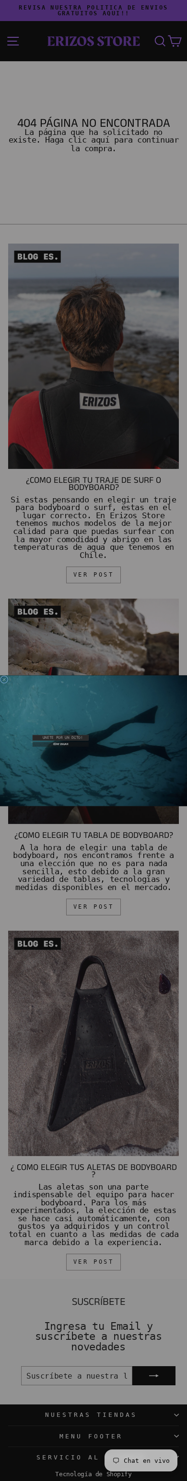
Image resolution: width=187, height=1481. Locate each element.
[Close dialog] (4, 679)
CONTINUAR (61, 744)
